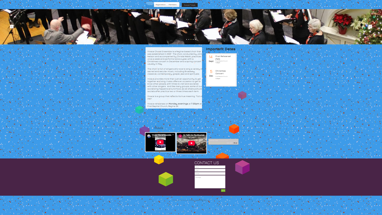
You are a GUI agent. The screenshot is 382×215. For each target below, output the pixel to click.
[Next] (370, 27)
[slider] (237, 143)
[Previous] (12, 27)
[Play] (210, 143)
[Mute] (234, 143)
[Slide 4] (186, 39)
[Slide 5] (195, 39)
